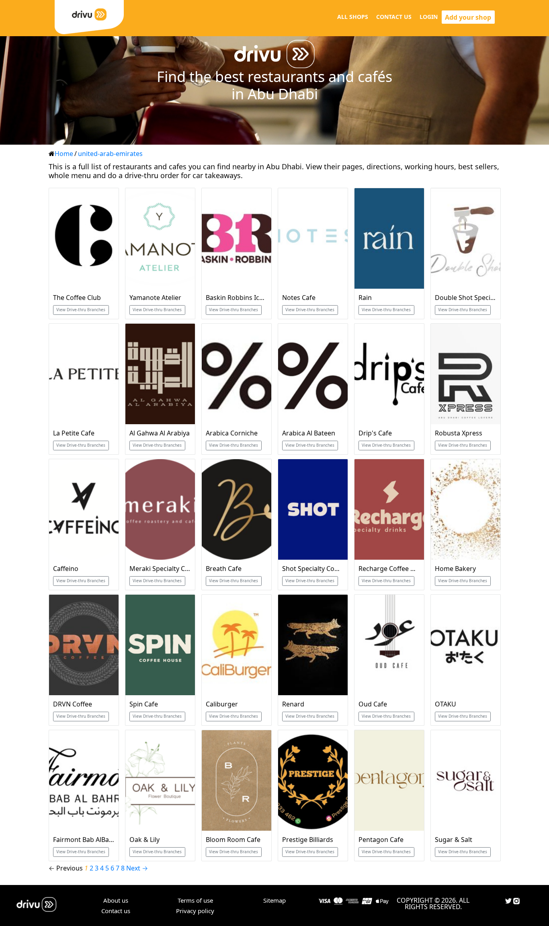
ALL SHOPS (352, 17)
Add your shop (468, 17)
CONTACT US (394, 17)
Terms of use (195, 900)
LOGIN (429, 17)
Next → (137, 868)
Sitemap (274, 900)
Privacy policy (195, 911)
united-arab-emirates (110, 153)
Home (64, 153)
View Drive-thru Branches (80, 309)
